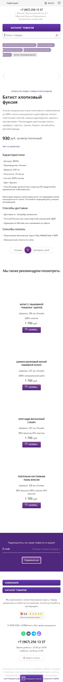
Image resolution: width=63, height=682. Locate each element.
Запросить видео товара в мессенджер (31, 91)
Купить (33, 329)
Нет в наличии (11, 146)
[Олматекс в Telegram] (34, 633)
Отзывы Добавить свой (31, 250)
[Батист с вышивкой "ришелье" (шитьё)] (31, 289)
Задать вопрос (33, 657)
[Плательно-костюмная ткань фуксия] (31, 461)
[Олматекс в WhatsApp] (23, 633)
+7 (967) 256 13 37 (31, 10)
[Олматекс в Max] (39, 633)
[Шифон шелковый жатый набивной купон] (31, 347)
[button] (4, 75)
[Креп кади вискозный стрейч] (31, 404)
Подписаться (31, 560)
